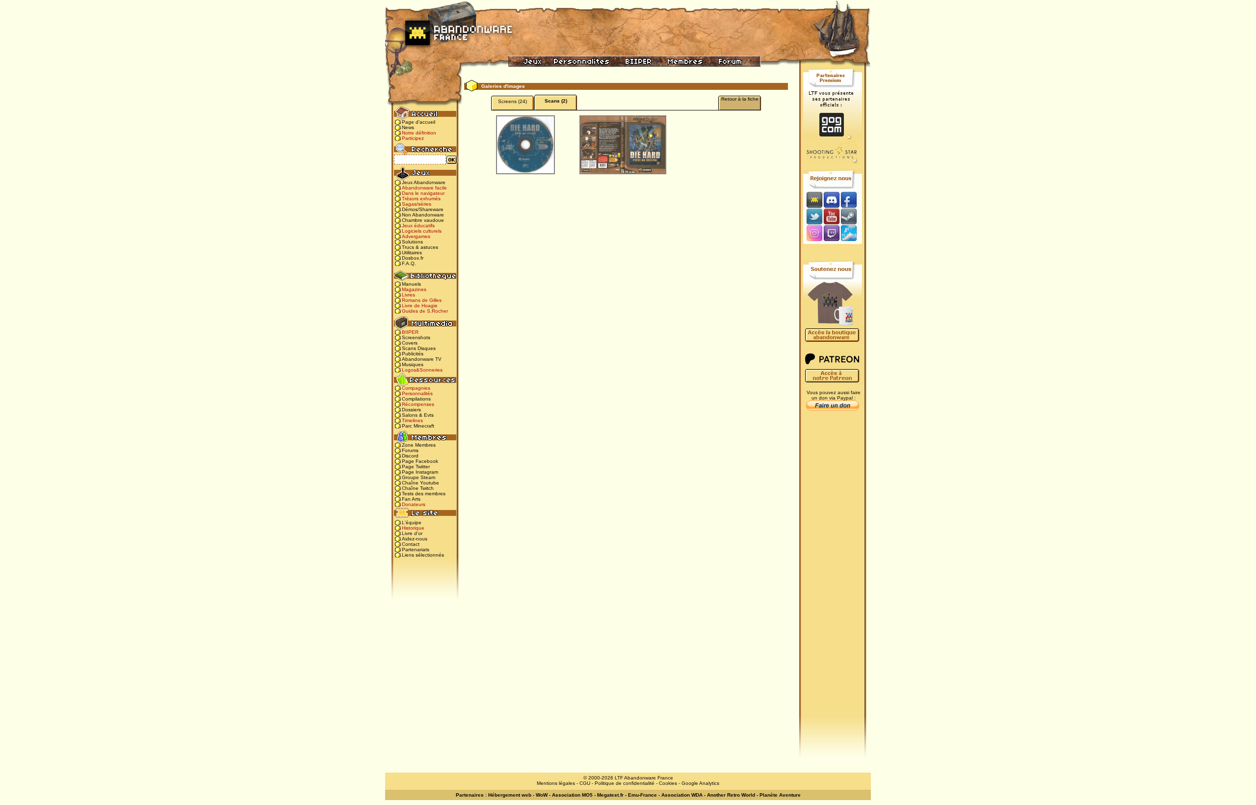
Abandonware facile (424, 187)
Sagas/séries (416, 204)
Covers (410, 343)
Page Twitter (416, 466)
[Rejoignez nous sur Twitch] (831, 234)
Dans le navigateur (423, 193)
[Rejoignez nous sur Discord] (831, 199)
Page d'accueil (418, 122)
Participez (413, 138)
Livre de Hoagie (420, 305)
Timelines (412, 420)
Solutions (412, 241)
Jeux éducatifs (418, 225)
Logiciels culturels (422, 231)
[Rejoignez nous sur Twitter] (813, 216)
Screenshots (416, 337)
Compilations (416, 399)
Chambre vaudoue (423, 220)
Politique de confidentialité (624, 783)
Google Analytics (700, 783)
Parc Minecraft (418, 426)
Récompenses (418, 404)
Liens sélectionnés (423, 555)
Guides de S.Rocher (425, 311)
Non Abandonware (423, 214)
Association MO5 (572, 795)
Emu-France (642, 795)
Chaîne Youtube (420, 482)
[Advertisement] (832, 570)
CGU (584, 783)
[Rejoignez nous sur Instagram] (813, 234)
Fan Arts (411, 499)
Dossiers (411, 409)
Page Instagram (420, 472)
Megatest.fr (610, 795)
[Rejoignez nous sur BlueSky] (851, 234)
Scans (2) (556, 101)
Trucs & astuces (420, 247)
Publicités (412, 353)
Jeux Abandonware (423, 182)
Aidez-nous (414, 538)
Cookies (668, 783)
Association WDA (682, 795)
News (408, 127)
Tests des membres (423, 493)
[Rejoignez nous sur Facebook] (852, 199)
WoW (542, 795)
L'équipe (411, 522)
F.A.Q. (409, 263)
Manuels (411, 284)
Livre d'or (412, 533)
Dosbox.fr (412, 258)
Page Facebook (420, 461)
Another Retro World (731, 795)
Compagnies (416, 388)
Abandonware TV (422, 359)
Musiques (412, 364)
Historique (413, 528)
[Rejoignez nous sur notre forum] (813, 199)
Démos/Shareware (423, 209)
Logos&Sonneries (422, 370)
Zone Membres (419, 445)
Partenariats (415, 549)
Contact (410, 544)
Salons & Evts (418, 415)
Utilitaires (412, 252)
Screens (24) (512, 101)
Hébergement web (509, 795)
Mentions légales (556, 783)
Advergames (416, 236)
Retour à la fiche (740, 99)
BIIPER (410, 332)
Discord (410, 455)
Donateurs (413, 504)
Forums (410, 450)
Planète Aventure (780, 795)
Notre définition (419, 132)
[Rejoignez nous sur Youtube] (831, 216)
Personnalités (417, 393)
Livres (408, 294)
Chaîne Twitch (418, 488)
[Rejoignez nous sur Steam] (852, 216)
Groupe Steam (418, 477)
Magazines (414, 289)
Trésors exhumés (421, 198)
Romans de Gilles (422, 300)
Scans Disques (419, 348)
